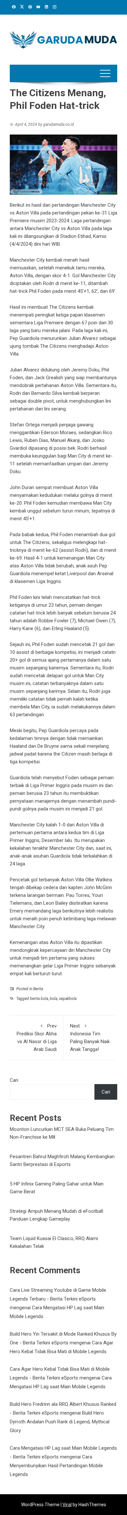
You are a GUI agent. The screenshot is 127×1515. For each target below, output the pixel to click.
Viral (67, 1504)
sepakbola (68, 998)
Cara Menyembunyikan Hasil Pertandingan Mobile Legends (56, 1465)
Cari (14, 1080)
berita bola (39, 998)
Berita (38, 989)
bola (53, 998)
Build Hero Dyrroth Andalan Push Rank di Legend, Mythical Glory (59, 1421)
